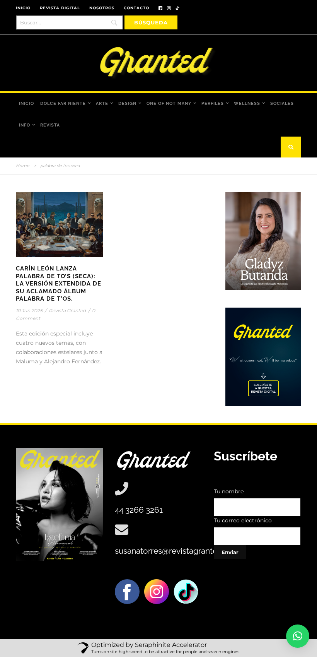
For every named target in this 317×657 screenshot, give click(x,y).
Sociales (282, 103)
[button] (297, 636)
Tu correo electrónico (243, 520)
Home (22, 165)
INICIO (23, 7)
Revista (50, 125)
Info (24, 125)
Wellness (247, 103)
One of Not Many (169, 103)
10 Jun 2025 (29, 310)
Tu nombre (229, 491)
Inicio (26, 103)
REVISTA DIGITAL (60, 7)
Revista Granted (67, 310)
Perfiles (212, 103)
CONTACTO (136, 7)
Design (127, 103)
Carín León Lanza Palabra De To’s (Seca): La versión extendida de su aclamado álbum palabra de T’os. (58, 283)
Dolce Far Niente (63, 103)
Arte (102, 103)
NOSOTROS (101, 7)
